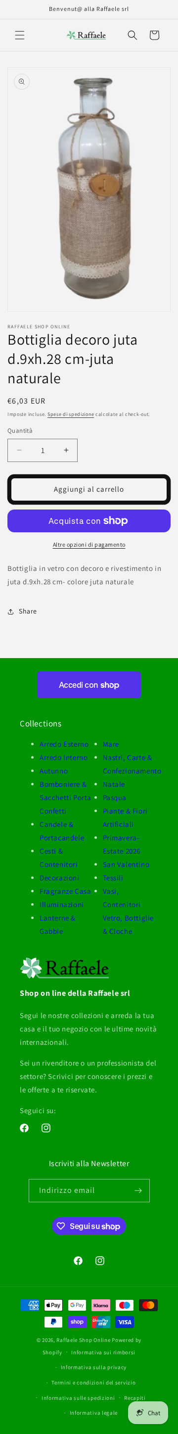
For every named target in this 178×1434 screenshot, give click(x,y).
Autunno (54, 770)
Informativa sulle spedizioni (78, 1397)
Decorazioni (60, 877)
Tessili (113, 877)
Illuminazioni (62, 904)
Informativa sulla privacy (94, 1367)
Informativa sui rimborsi (103, 1352)
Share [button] (28, 611)
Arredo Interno (64, 757)
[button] (20, 35)
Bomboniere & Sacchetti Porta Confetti (65, 797)
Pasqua (115, 797)
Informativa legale (94, 1412)
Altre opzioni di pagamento (89, 544)
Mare (111, 744)
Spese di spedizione (70, 414)
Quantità (20, 430)
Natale (114, 784)
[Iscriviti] (138, 1190)
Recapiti (135, 1397)
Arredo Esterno (64, 744)
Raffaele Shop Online (83, 1339)
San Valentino (126, 864)
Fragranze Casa (65, 891)
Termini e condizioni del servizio (93, 1382)
